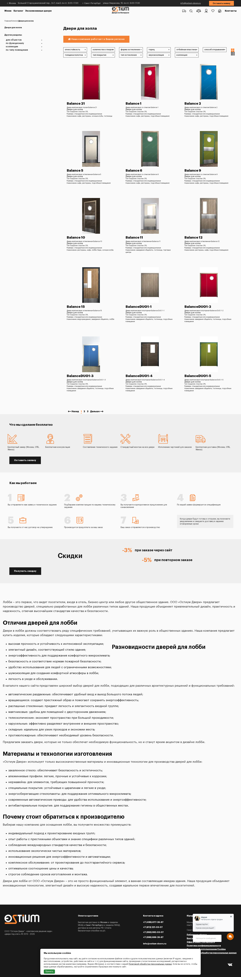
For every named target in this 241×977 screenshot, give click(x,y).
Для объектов (14, 40)
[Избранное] (213, 11)
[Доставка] (184, 11)
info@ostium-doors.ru (190, 3)
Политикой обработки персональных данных (150, 964)
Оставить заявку (221, 3)
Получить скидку (25, 571)
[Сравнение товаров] (198, 11)
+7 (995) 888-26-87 (153, 937)
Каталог (18, 11)
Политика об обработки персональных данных (212, 953)
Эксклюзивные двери (38, 11)
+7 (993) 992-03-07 (153, 932)
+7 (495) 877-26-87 (153, 922)
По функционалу (15, 43)
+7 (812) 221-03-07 (153, 927)
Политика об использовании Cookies (206, 949)
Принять (49, 972)
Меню (8, 11)
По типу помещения (17, 50)
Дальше (95, 411)
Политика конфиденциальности (204, 946)
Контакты (231, 11)
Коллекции (12, 47)
